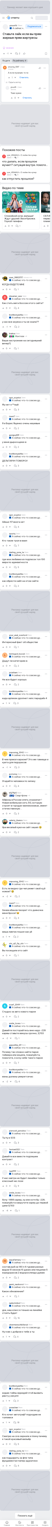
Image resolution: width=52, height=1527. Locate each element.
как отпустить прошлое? (18, 178)
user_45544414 (13, 155)
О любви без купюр (28, 155)
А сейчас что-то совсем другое (19, 28)
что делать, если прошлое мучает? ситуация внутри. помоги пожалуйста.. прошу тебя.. (24, 165)
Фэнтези (19, 336)
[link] (20, 211)
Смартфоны (21, 795)
